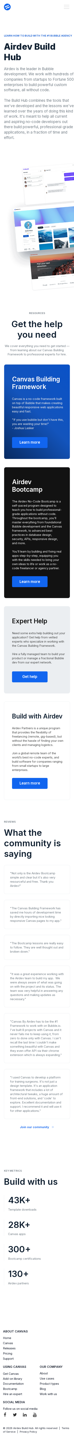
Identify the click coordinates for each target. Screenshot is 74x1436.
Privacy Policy (28, 1431)
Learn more (30, 442)
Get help (29, 676)
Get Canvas (11, 1374)
